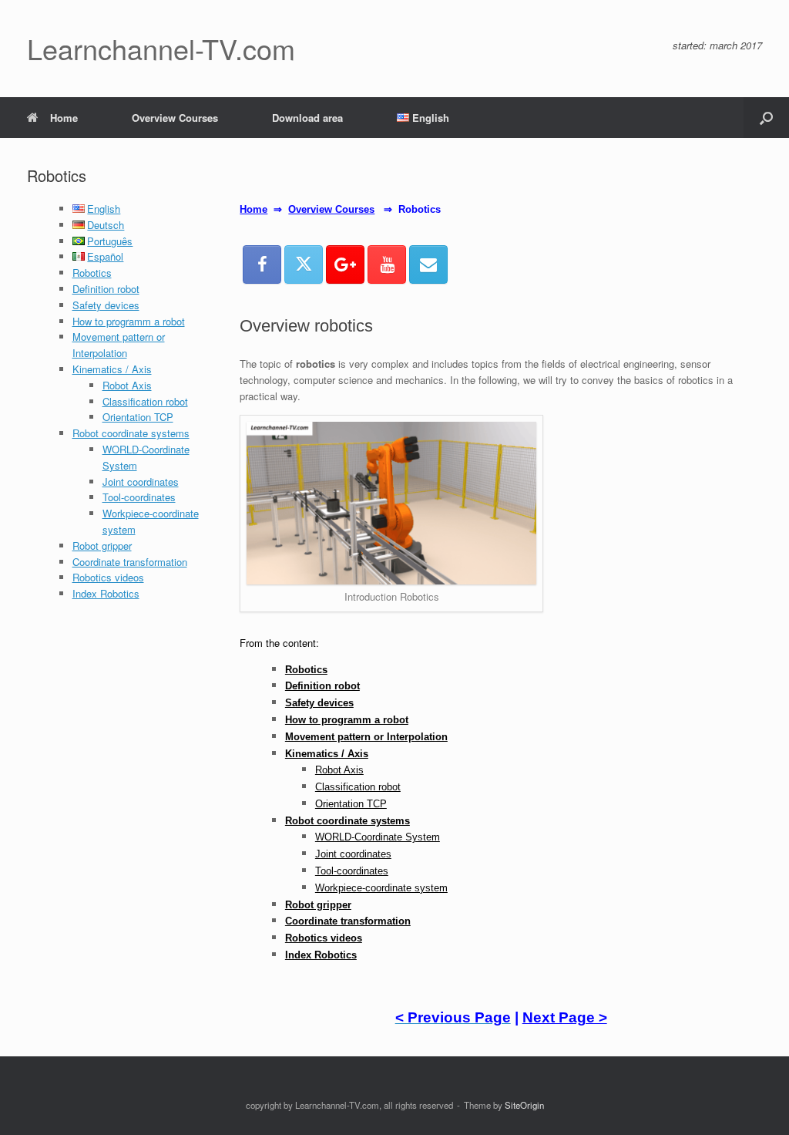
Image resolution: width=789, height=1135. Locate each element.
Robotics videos (108, 577)
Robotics (92, 272)
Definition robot (105, 288)
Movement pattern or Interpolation (118, 344)
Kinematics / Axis (112, 369)
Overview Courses (175, 117)
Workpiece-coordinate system (381, 888)
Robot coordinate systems (131, 433)
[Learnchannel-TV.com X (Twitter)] (303, 264)
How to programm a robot (128, 321)
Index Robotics (105, 593)
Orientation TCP (137, 416)
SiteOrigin (524, 1105)
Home (64, 117)
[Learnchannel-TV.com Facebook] (262, 264)
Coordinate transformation (129, 561)
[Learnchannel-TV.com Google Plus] (345, 264)
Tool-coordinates (139, 497)
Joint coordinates (140, 481)
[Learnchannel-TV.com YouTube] (387, 264)
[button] (766, 117)
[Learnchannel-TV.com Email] (428, 264)
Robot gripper (102, 545)
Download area (307, 117)
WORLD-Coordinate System (377, 837)
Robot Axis (127, 385)
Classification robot (145, 401)
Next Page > (564, 1017)
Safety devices (105, 305)
